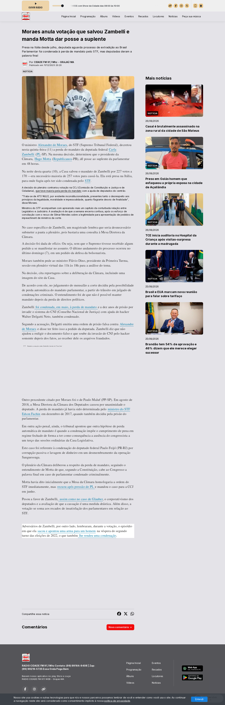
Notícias (173, 16)
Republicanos (62, 159)
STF (87, 180)
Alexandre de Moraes (52, 145)
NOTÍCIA (27, 71)
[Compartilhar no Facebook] (119, 614)
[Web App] (195, 6)
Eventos (129, 16)
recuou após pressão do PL (76, 486)
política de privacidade (117, 700)
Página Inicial (68, 16)
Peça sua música (191, 16)
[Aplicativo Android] (201, 6)
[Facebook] (176, 6)
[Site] (170, 6)
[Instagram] (181, 6)
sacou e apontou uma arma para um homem (67, 531)
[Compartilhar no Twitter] (126, 614)
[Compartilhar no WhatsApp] (132, 614)
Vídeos (116, 16)
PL (39, 154)
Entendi (199, 699)
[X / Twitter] (187, 6)
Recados (143, 16)
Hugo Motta (43, 159)
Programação (87, 16)
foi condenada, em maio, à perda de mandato (66, 307)
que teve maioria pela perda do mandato (59, 190)
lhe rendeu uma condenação (97, 535)
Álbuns (104, 16)
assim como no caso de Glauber (80, 499)
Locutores (158, 16)
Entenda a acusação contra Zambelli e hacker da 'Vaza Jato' (44, 346)
